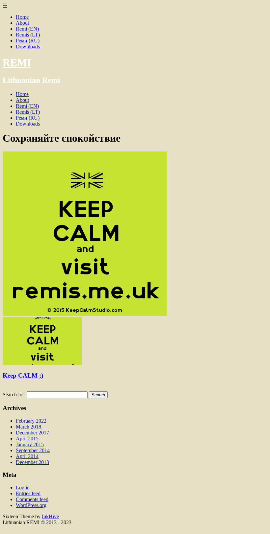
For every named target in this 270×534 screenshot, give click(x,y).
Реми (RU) (28, 40)
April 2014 (27, 456)
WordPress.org (31, 505)
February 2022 (31, 421)
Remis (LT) (28, 34)
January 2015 (30, 444)
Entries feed (28, 493)
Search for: (14, 394)
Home (22, 17)
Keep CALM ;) (23, 375)
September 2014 (33, 450)
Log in (23, 487)
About (22, 23)
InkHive (50, 516)
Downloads (28, 46)
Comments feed (32, 499)
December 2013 (32, 462)
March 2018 (28, 427)
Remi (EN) (27, 29)
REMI (17, 62)
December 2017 (32, 432)
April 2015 (27, 438)
